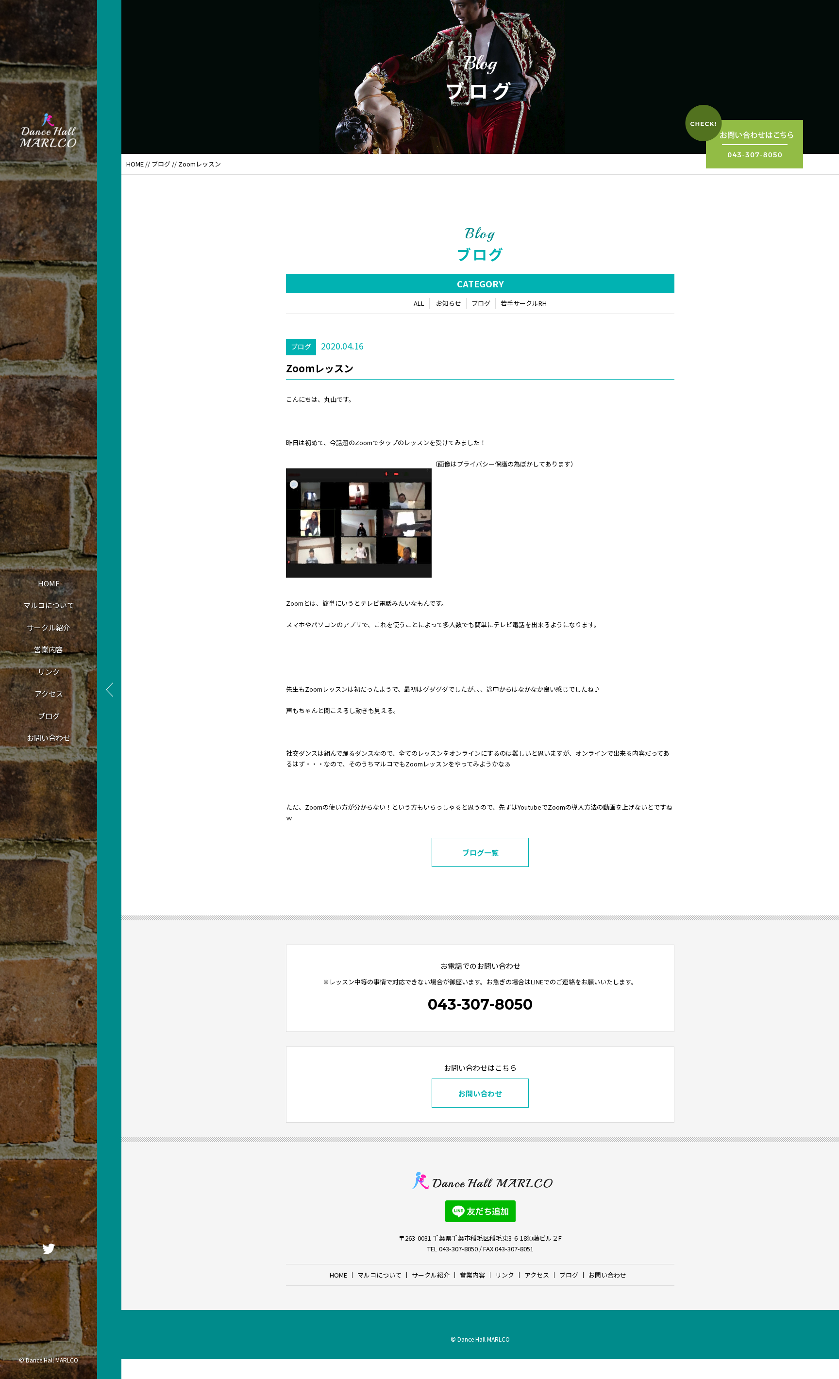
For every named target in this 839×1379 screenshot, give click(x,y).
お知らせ (448, 303)
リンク (49, 671)
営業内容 (48, 649)
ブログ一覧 (480, 852)
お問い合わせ (48, 737)
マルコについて (48, 605)
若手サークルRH (524, 303)
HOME (49, 583)
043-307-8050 (480, 1004)
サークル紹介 (48, 627)
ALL (419, 303)
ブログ (49, 716)
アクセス (48, 693)
